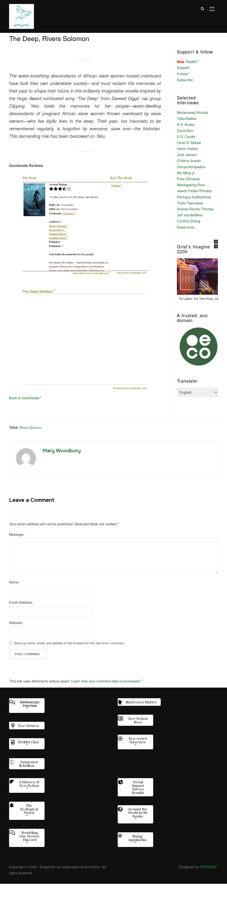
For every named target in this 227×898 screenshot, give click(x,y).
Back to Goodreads (24, 397)
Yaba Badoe (186, 118)
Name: (14, 582)
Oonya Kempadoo (191, 166)
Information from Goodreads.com (91, 273)
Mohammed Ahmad (192, 112)
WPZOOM (208, 866)
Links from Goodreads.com (131, 272)
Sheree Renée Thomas (195, 209)
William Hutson (57, 233)
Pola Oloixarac (188, 178)
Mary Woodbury (62, 451)
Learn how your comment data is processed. (105, 681)
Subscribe (185, 79)
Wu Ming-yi (186, 172)
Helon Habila (187, 148)
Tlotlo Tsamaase (190, 203)
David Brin (185, 130)
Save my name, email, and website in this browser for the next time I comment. (69, 643)
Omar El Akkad (189, 142)
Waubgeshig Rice (191, 184)
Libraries (116, 185)
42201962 (68, 213)
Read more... (187, 227)
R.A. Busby (186, 124)
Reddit (191, 61)
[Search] (202, 8)
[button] (216, 242)
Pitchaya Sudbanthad (194, 197)
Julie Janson (187, 154)
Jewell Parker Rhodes (194, 190)
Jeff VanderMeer (190, 215)
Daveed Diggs (56, 229)
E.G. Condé (186, 136)
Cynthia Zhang (188, 221)
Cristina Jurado (189, 160)
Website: (16, 622)
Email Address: (21, 602)
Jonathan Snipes (57, 237)
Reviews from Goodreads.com (129, 388)
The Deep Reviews (37, 291)
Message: (16, 534)
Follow (182, 73)
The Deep (29, 177)
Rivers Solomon (57, 225)
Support (183, 67)
